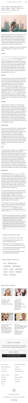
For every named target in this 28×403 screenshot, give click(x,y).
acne (23, 86)
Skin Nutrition (19, 272)
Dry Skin (5, 269)
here (15, 72)
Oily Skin (5, 272)
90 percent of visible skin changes (9, 59)
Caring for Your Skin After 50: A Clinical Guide (13, 237)
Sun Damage (12, 274)
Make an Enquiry (14, 352)
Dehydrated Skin (16, 266)
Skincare (5, 274)
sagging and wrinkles (11, 92)
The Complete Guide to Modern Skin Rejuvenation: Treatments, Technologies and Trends (7, 328)
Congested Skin (7, 266)
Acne (5, 263)
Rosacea (12, 272)
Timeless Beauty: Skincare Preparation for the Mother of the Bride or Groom (20, 304)
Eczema (11, 269)
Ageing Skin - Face (12, 263)
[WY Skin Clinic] (14, 2)
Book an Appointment (14, 355)
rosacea (3, 87)
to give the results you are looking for (18, 210)
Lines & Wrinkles (18, 269)
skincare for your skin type (16, 173)
